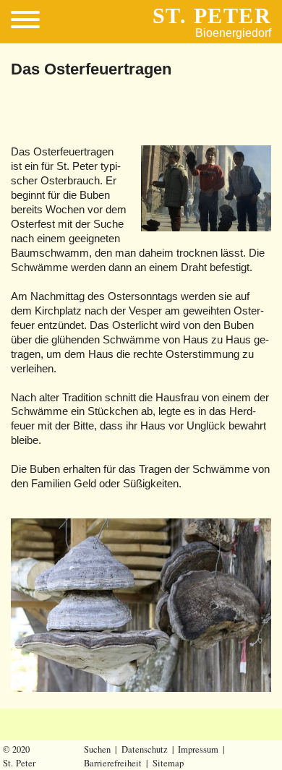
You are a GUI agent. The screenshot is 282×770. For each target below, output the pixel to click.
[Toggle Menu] (31, 21)
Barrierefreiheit (113, 763)
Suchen (97, 749)
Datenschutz (144, 749)
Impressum (198, 749)
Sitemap (168, 763)
